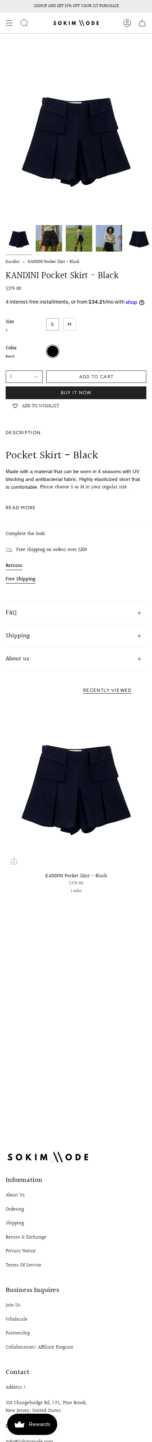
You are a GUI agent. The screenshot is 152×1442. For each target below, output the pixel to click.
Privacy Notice (21, 1251)
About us (17, 659)
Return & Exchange (26, 1237)
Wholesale (17, 1319)
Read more (21, 507)
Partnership (18, 1333)
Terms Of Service (23, 1265)
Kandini (12, 262)
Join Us (13, 1305)
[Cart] (142, 23)
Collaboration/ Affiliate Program (40, 1347)
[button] (24, 23)
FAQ (11, 613)
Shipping (18, 636)
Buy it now (76, 392)
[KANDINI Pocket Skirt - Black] (76, 784)
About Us (15, 1195)
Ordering (15, 1209)
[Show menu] (9, 23)
